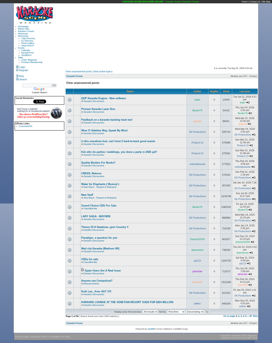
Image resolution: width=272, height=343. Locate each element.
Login (22, 67)
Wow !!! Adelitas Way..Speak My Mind (104, 130)
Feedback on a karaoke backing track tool (106, 119)
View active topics (103, 71)
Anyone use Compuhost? (97, 280)
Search (23, 79)
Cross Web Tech (249, 338)
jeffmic (197, 303)
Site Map (266, 1)
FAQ (21, 76)
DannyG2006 (197, 239)
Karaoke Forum (75, 76)
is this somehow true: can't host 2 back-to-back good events (118, 141)
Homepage (23, 26)
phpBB (151, 329)
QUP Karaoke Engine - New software (103, 98)
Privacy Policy (22, 336)
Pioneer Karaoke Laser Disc (98, 109)
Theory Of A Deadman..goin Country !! (104, 227)
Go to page (229, 316)
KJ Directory (27, 41)
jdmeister (198, 271)
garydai (197, 121)
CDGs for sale (89, 259)
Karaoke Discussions (94, 101)
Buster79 (197, 110)
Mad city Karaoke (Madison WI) (100, 248)
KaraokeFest (27, 52)
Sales (20, 57)
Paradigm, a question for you (99, 237)
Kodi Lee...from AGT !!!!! (96, 291)
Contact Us (254, 1)
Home (245, 1)
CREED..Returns (91, 173)
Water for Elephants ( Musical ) (100, 184)
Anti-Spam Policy (39, 336)
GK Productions (197, 132)
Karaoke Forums (26, 31)
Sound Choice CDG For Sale (98, 205)
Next (255, 316)
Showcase (23, 33)
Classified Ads (90, 208)
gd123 (197, 260)
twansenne (198, 250)
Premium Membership (31, 62)
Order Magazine (29, 60)
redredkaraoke (197, 164)
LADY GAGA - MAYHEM (95, 216)
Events (21, 48)
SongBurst (26, 55)
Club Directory (28, 38)
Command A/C (26, 126)
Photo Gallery (27, 43)
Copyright (224, 335)
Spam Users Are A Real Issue (103, 270)
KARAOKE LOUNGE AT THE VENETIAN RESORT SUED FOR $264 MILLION (127, 302)
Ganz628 (198, 282)
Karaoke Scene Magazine (244, 335)
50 (250, 316)
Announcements (91, 283)
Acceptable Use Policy (59, 336)
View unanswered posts (78, 71)
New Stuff (87, 194)
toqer (197, 99)
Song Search (27, 45)
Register (23, 70)
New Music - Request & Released (100, 187)
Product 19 (197, 142)
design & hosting (229, 338)
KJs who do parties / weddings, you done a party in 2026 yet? (119, 151)
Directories (23, 36)
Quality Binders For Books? (98, 162)
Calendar (25, 50)
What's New (23, 29)
